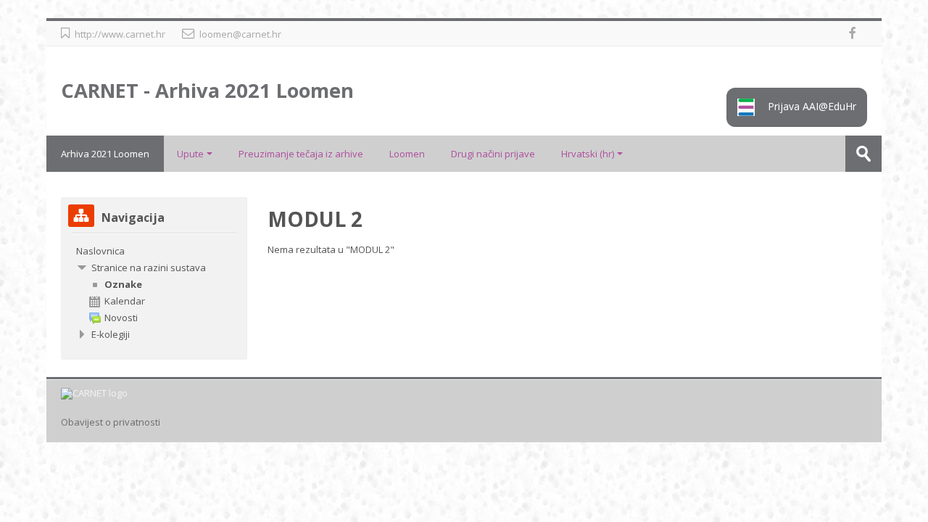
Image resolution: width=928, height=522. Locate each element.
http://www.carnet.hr (120, 34)
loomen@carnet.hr (240, 34)
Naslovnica (100, 250)
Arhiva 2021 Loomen (105, 153)
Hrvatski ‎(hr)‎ (587, 153)
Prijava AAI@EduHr (810, 106)
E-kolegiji (110, 334)
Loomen (407, 153)
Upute (190, 153)
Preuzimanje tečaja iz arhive (301, 153)
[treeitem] (154, 251)
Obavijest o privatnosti (110, 422)
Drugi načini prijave (493, 153)
